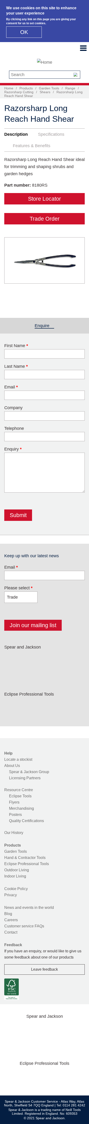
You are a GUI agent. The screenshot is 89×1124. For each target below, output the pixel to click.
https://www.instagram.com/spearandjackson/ (41, 658)
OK (24, 32)
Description (16, 134)
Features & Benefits (31, 145)
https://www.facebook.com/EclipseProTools (11, 705)
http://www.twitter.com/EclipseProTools (26, 705)
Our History (13, 833)
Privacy (10, 895)
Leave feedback (44, 969)
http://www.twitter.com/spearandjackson (26, 658)
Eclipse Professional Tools (26, 864)
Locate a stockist (18, 759)
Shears (45, 92)
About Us (12, 766)
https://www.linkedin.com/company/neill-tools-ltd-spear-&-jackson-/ (56, 658)
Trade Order (45, 219)
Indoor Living (15, 876)
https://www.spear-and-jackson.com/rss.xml (11, 669)
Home (8, 88)
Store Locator (44, 199)
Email (11, 567)
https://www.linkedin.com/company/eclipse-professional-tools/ (56, 705)
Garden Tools (49, 88)
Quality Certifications (26, 821)
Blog (8, 914)
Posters (15, 815)
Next (78, 269)
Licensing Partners (25, 778)
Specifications (51, 134)
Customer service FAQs (24, 926)
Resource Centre (18, 790)
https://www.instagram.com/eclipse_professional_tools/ (41, 705)
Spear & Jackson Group (29, 772)
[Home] (44, 62)
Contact (10, 932)
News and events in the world (29, 908)
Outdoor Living (16, 870)
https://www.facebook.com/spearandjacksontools (11, 658)
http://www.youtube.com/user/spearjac (71, 658)
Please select (18, 588)
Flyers (14, 802)
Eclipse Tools (20, 796)
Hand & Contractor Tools (25, 858)
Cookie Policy (16, 889)
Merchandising (21, 808)
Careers (11, 920)
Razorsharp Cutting (18, 92)
